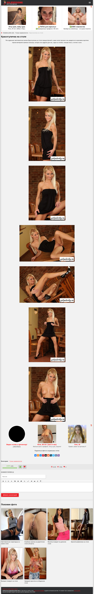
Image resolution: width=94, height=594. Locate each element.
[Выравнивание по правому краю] (21, 481)
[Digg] (46, 455)
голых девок (77, 590)
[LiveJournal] (51, 455)
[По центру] (18, 481)
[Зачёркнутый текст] (11, 481)
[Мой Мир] (40, 455)
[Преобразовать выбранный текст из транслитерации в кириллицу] (37, 481)
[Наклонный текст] (5, 481)
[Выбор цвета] (28, 481)
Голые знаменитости (15, 461)
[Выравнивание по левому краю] (15, 481)
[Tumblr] (56, 455)
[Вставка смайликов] (24, 481)
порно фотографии (39, 590)
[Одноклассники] (38, 455)
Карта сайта (14, 589)
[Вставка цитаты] (34, 481)
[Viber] (58, 455)
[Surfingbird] (53, 455)
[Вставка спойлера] (40, 481)
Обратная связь (6, 589)
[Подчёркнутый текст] (8, 481)
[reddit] (48, 455)
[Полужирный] (3, 481)
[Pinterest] (43, 455)
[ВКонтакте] (35, 455)
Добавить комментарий (10, 495)
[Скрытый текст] (31, 481)
